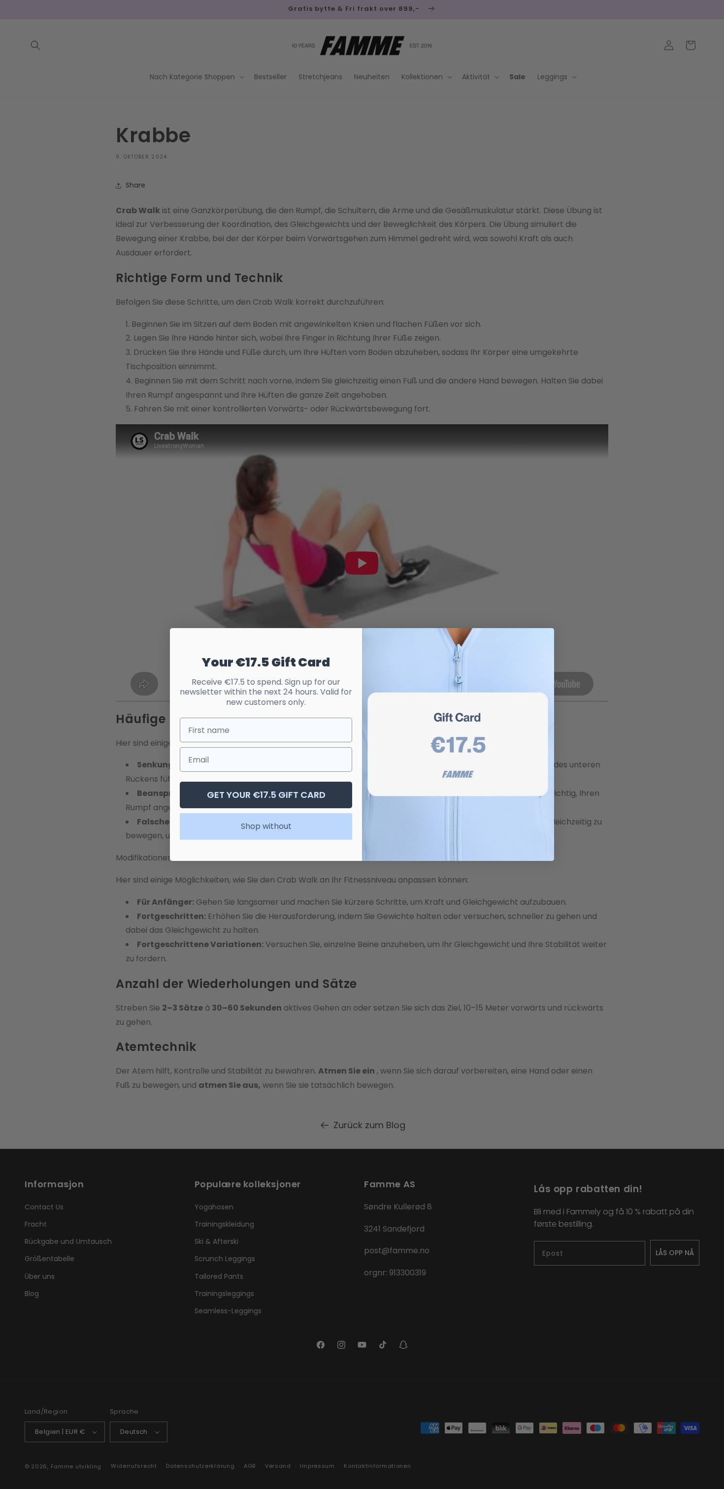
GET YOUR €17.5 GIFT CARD (266, 795)
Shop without (266, 826)
